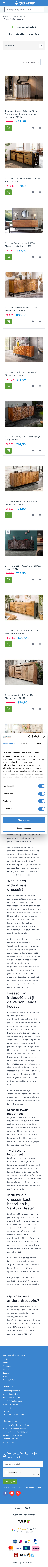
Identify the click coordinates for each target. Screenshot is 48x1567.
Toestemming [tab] (9, 744)
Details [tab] (24, 744)
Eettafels (6, 1369)
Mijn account (8, 1442)
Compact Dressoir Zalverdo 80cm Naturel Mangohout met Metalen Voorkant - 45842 (21, 114)
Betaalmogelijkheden (11, 1391)
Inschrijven (10, 1481)
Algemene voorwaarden (24, 1515)
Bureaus (6, 1376)
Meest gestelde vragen (12, 1401)
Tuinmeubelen (9, 1380)
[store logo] (24, 3)
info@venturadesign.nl (18, 1432)
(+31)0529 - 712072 (14, 1435)
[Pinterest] (18, 1493)
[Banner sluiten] (44, 737)
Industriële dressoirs (14, 19)
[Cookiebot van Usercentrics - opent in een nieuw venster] (29, 737)
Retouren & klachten (11, 1397)
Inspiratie (7, 1408)
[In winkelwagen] (8, 128)
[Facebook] (5, 1493)
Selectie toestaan (24, 828)
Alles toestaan (24, 820)
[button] (24, 45)
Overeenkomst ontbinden (13, 1414)
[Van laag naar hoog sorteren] (43, 62)
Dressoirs (23, 16)
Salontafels (7, 1366)
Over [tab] (39, 744)
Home (5, 16)
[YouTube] (11, 1493)
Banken (6, 1359)
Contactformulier (10, 1439)
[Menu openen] (4, 3)
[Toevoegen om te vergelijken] (40, 128)
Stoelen (6, 1373)
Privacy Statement (11, 1404)
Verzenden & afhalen (12, 1394)
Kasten (13, 16)
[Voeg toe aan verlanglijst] (33, 128)
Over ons (6, 1411)
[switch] (41, 794)
